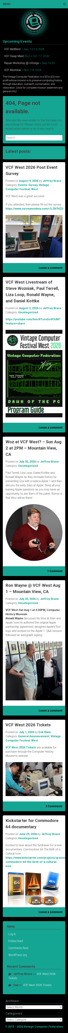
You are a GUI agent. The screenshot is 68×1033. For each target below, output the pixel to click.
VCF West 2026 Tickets (28, 724)
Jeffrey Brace (52, 180)
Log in (12, 934)
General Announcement (33, 736)
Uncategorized (28, 312)
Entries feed (15, 941)
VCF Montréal (12, 70)
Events (22, 185)
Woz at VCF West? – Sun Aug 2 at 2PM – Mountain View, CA (34, 448)
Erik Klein (45, 732)
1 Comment (54, 571)
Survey (33, 185)
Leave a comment (50, 267)
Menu (7, 4)
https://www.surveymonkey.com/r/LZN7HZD (34, 208)
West (34, 189)
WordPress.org (17, 955)
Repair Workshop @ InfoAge (21, 63)
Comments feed (18, 948)
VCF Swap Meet (14, 56)
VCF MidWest (12, 49)
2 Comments (54, 806)
